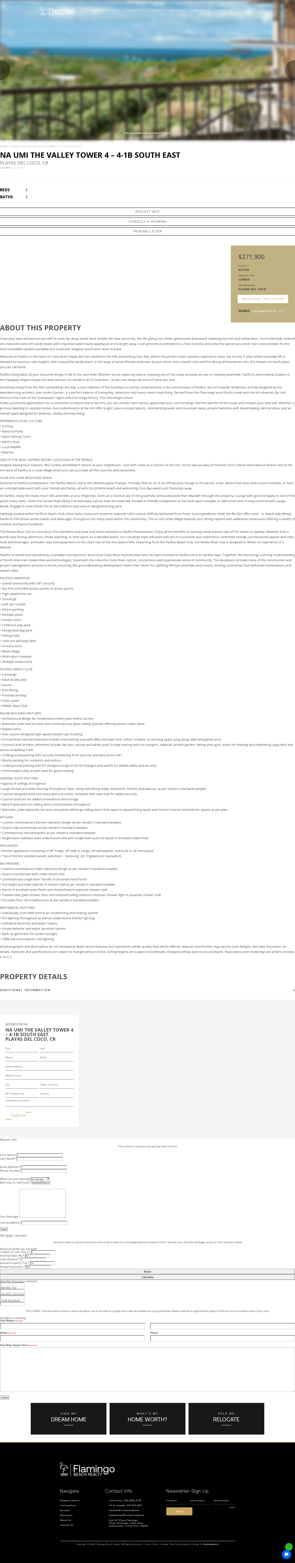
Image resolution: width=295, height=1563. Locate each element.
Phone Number (10, 1170)
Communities (134, 11)
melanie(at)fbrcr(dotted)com (127, 1515)
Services (157, 11)
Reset (147, 1271)
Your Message (9, 1216)
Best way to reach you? (15, 1182)
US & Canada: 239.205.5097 (126, 1505)
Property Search (104, 11)
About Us (200, 11)
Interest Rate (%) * (12, 1255)
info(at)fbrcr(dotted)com (124, 1510)
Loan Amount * (10, 1259)
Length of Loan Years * (15, 1252)
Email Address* (10, 1167)
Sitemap (163, 1544)
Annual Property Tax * (15, 1263)
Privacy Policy (151, 1544)
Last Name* (8, 1158)
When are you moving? (15, 1179)
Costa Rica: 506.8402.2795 (125, 1501)
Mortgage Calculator (263, 299)
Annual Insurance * (12, 1266)
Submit (18, 1115)
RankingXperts (211, 1544)
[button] (286, 1554)
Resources (178, 11)
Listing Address (10, 1222)
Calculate (148, 1277)
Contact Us (223, 11)
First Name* (8, 1155)
